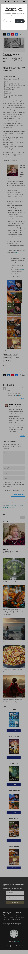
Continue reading (14, 26)
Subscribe (20, 21)
